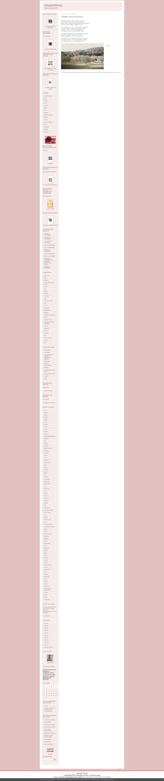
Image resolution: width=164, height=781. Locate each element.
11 (49, 691)
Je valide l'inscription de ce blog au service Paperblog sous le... (49, 710)
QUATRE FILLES (48, 319)
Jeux (45, 298)
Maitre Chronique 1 (48, 115)
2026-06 (46, 628)
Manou (45, 531)
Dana (45, 98)
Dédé (45, 245)
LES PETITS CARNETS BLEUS (50, 225)
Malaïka (46, 117)
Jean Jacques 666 (48, 510)
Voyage (46, 340)
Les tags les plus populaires (95, 775)
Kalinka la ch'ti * (48, 519)
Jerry (45, 514)
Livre (45, 303)
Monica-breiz (47, 543)
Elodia (45, 108)
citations (46, 673)
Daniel (45, 467)
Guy (45, 505)
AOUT (45, 378)
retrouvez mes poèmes (49, 402)
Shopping (46, 328)
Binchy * (46, 443)
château (104, 72)
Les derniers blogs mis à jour (70, 775)
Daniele (46, 469)
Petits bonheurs (47, 565)
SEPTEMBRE (47, 235)
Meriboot (46, 538)
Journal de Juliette (48, 300)
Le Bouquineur (47, 739)
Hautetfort (86, 773)
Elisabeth (46, 233)
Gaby (45, 110)
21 (56, 693)
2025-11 (46, 644)
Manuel (46, 119)
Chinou (46, 455)
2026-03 (46, 635)
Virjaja (45, 594)
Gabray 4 (46, 500)
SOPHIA (46, 129)
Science (46, 326)
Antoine (46, 424)
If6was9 (46, 112)
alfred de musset (117, 72)
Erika (45, 491)
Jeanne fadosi (47, 512)
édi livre (46, 705)
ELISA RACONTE (50, 209)
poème (98, 72)
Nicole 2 (46, 550)
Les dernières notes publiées (82, 775)
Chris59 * (46, 460)
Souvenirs (46, 333)
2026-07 (46, 625)
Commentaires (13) (83, 72)
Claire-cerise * (47, 462)
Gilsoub (46, 503)
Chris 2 (45, 457)
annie (45, 422)
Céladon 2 (46, 450)
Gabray (46, 493)
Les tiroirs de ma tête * (49, 526)
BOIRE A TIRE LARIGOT (49, 374)
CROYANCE (47, 242)
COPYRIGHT (47, 616)
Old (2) (45, 555)
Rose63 (46, 574)
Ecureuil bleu (47, 483)
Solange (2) (47, 586)
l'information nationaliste (49, 719)
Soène (45, 579)
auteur (45, 670)
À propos (50, 754)
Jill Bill (45, 517)
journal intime (48, 676)
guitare (45, 291)
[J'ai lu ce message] (162, 779)
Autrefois (46, 438)
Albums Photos (47, 651)
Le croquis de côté (48, 524)
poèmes (52, 670)
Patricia (46, 562)
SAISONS (50, 163)
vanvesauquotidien (48, 744)
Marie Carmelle (47, 534)
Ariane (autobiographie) (49, 436)
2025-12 (46, 642)
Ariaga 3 (46, 434)
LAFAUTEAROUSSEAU (49, 727)
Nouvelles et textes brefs (50, 315)
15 (58, 691)
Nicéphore (46, 548)
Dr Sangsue (47, 479)
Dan (45, 247)
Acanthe (46, 412)
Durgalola (46, 481)
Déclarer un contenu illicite (59, 776)
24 (46, 695)
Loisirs (45, 305)
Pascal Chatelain (48, 122)
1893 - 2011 (47, 275)
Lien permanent (75, 72)
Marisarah (46, 536)
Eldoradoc (46, 488)
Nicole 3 (46, 553)
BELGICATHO (47, 722)
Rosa (45, 572)
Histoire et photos (48, 390)
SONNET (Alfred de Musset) (72, 17)
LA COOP (46, 376)
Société (46, 330)
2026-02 (46, 637)
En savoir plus (110, 779)
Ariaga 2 (46, 431)
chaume (108, 72)
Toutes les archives (48, 647)
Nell (45, 545)
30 (44, 697)
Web (45, 342)
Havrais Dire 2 (47, 507)
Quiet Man (46, 127)
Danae (45, 100)
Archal (45, 426)
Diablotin (46, 476)
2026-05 (46, 630)
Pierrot (45, 124)
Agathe (45, 414)
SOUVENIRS (50, 662)
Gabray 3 (46, 498)
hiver (101, 72)
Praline (45, 567)
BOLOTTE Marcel (48, 96)
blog (109, 776)
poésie (45, 317)
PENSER (46, 367)
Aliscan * (46, 417)
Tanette (46, 592)
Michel (45, 541)
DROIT (45, 286)
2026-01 (46, 640)
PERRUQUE (47, 361)
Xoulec (45, 597)
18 (49, 693)
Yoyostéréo (46, 599)
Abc (45, 410)
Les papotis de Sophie (49, 724)
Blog (45, 278)
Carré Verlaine (47, 741)
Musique (46, 312)
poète (95, 72)
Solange (46, 584)
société (52, 675)
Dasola (45, 472)
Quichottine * (47, 569)
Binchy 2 (46, 445)
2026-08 (46, 623)
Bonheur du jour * (48, 448)
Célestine (46, 453)
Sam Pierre (46, 576)
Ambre (45, 419)
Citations (46, 280)
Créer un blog (79, 773)
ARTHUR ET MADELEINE (50, 49)
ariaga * (46, 429)
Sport (45, 335)
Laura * (46, 522)
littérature (47, 678)
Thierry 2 (46, 131)
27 (53, 695)
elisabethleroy (53, 5)
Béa (45, 441)
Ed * (45, 486)
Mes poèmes (47, 310)
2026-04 (46, 633)
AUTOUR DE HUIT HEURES (50, 185)
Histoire (46, 293)
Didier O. (46, 105)
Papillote (46, 557)
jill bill (45, 253)
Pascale (46, 560)
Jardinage (46, 296)
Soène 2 (46, 581)
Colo (45, 464)
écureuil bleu (47, 237)
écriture (46, 671)
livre (52, 673)
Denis (45, 103)
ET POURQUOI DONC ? (49, 733)
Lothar (45, 529)
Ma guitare (46, 307)
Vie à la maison (47, 337)
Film (45, 288)
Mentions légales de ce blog (71, 776)
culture (46, 675)
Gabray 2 (46, 495)
